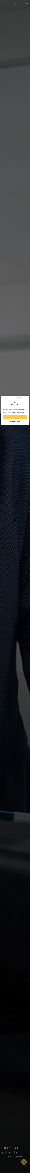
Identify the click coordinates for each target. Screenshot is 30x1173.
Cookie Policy (24, 412)
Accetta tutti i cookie (15, 417)
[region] (15, 410)
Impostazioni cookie (15, 421)
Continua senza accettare (22, 397)
